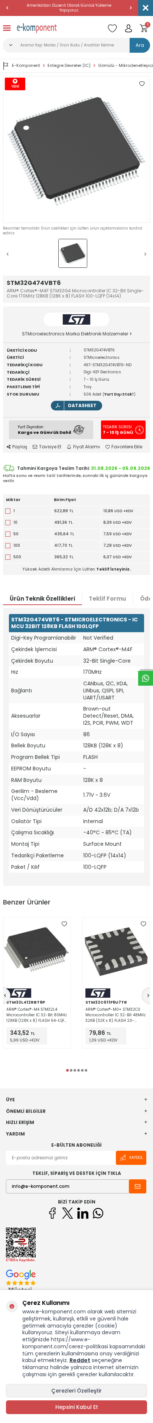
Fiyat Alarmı (86, 447)
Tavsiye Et (50, 447)
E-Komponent (26, 65)
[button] (7, 8)
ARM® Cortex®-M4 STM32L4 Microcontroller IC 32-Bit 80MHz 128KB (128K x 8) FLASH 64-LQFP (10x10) (36, 1015)
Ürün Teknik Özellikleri (42, 598)
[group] (76, 149)
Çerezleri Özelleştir (76, 1390)
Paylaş (19, 447)
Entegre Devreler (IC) (69, 65)
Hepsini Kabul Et (76, 1407)
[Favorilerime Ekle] (64, 923)
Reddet (79, 1360)
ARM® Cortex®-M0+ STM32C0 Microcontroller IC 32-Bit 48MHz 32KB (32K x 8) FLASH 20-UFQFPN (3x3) (115, 1015)
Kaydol (136, 1157)
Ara (140, 45)
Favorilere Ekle (126, 447)
